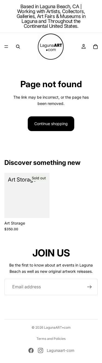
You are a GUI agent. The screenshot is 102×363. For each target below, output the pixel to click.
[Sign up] (89, 287)
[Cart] (95, 47)
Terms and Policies (51, 339)
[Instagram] (40, 350)
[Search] (18, 47)
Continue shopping (51, 123)
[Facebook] (31, 350)
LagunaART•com (57, 327)
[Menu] (6, 46)
